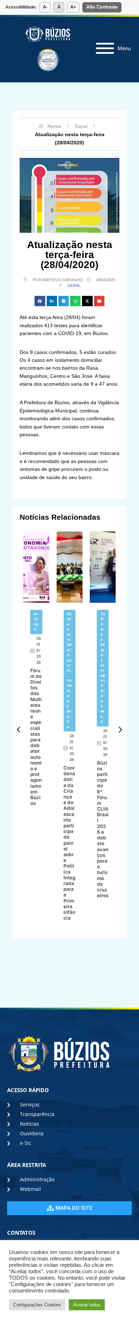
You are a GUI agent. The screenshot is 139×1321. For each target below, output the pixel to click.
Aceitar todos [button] (87, 1304)
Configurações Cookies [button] (37, 1304)
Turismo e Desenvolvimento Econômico (103, 668)
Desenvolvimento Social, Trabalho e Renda (69, 670)
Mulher (36, 621)
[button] (40, 301)
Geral (74, 285)
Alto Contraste (102, 7)
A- (45, 7)
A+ (73, 7)
